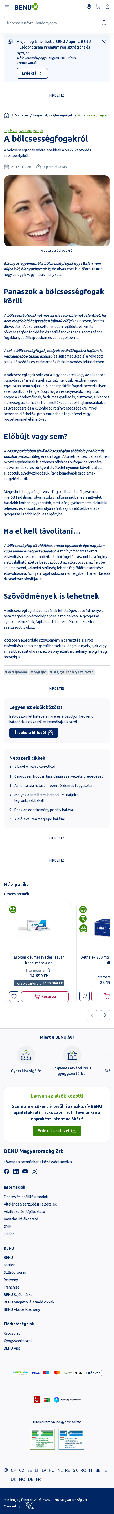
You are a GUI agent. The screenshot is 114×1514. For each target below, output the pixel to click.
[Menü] (6, 6)
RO (83, 1470)
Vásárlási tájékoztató (21, 1219)
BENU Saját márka (18, 1295)
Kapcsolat (12, 1333)
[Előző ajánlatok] (92, 1015)
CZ (21, 1470)
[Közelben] (89, 6)
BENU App (12, 1348)
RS (67, 1470)
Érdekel (29, 73)
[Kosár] (98, 6)
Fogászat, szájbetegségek (53, 115)
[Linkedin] (16, 1173)
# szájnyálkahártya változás (71, 672)
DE (30, 1479)
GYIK (7, 1226)
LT (37, 1470)
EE (29, 1470)
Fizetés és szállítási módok (26, 1197)
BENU (8, 1257)
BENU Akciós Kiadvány (22, 1309)
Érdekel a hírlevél (30, 732)
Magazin (21, 115)
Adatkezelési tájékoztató (24, 1212)
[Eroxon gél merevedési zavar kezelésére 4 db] (39, 927)
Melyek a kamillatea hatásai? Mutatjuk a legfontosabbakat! (46, 798)
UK (13, 1479)
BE (97, 1470)
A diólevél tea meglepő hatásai (39, 819)
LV (44, 1470)
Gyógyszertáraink (18, 1341)
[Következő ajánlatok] (105, 1015)
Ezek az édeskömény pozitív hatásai (44, 810)
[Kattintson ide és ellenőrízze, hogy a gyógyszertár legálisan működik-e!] (42, 1440)
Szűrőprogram (15, 1272)
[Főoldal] (6, 115)
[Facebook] (6, 1173)
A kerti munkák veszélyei (34, 767)
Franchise (12, 1287)
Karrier (9, 1265)
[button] (14, 996)
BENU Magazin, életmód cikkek (29, 1302)
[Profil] (107, 6)
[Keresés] (104, 22)
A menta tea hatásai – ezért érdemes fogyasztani (54, 786)
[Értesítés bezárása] (104, 42)
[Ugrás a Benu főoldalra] (26, 6)
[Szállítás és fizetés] (20, 1373)
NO (22, 1479)
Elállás (9, 1234)
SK (75, 1470)
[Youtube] (25, 1173)
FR (38, 1479)
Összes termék (16, 894)
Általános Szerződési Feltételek (30, 1204)
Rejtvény (11, 1280)
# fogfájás (38, 672)
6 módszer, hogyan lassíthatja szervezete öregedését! (59, 776)
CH (13, 1470)
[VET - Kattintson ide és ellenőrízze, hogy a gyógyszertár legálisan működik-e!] (71, 1440)
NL (60, 1470)
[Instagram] (34, 1173)
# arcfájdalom (16, 672)
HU (52, 1470)
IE (105, 1470)
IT (91, 1470)
